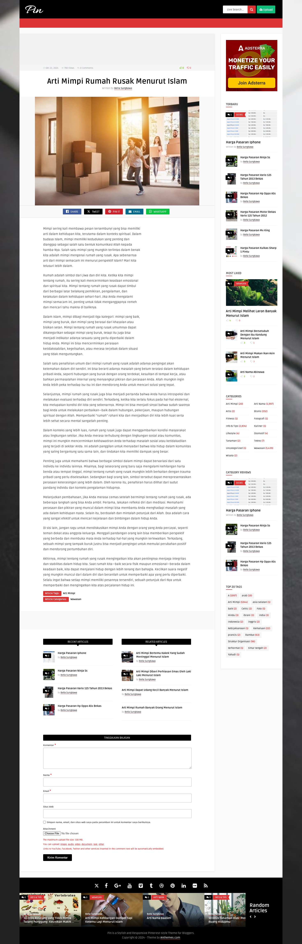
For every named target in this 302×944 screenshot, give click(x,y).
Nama (47, 775)
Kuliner (258, 426)
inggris (254, 621)
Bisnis (239, 114)
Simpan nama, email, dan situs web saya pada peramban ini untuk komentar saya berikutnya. (99, 822)
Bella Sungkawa (123, 88)
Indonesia (235, 621)
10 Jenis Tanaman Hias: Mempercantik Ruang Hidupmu (45, 920)
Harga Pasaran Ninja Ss (73, 670)
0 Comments (86, 68)
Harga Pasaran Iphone (72, 653)
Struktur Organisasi (241, 641)
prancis (234, 635)
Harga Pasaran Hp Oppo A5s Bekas (79, 706)
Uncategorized (234, 448)
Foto (261, 608)
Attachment (49, 829)
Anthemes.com (170, 937)
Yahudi (233, 654)
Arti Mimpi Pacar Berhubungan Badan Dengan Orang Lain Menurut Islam (106, 920)
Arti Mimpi (69, 593)
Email (47, 791)
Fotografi (259, 418)
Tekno (257, 440)
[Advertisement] (117, 49)
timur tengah (257, 648)
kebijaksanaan (238, 628)
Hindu (233, 615)
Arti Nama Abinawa (252, 372)
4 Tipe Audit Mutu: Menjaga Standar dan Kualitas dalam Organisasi (167, 920)
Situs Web (48, 806)
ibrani (248, 615)
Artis (228, 411)
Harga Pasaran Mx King (255, 230)
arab (247, 595)
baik (232, 608)
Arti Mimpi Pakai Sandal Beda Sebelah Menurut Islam (229, 920)
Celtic (247, 608)
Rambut (252, 635)
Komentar (49, 745)
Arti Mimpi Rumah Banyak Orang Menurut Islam (152, 707)
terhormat (235, 648)
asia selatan (261, 602)
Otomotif (259, 433)
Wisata (230, 455)
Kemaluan (261, 628)
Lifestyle (231, 433)
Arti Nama (259, 403)
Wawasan (75, 599)
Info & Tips (232, 426)
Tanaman (231, 440)
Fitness (230, 418)
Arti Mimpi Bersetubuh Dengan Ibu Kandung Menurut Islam (254, 334)
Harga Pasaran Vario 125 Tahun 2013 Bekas (85, 688)
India (264, 615)
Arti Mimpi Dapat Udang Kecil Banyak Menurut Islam (155, 690)
